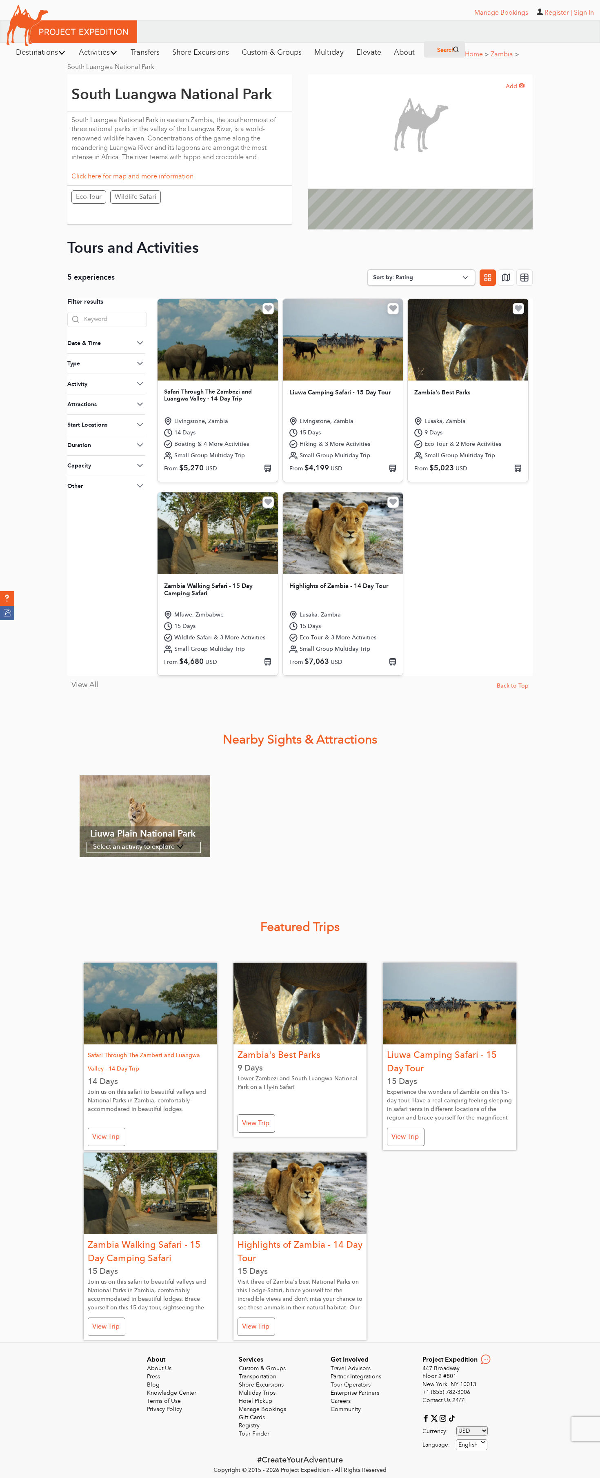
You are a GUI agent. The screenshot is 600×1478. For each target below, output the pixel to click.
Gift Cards (252, 1417)
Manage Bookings (262, 1409)
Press (153, 1376)
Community (346, 1409)
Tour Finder (254, 1434)
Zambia (505, 54)
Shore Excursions (261, 1385)
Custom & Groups (262, 1368)
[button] (7, 598)
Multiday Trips (257, 1393)
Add (515, 86)
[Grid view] (488, 277)
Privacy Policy (164, 1409)
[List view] (524, 277)
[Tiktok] (451, 1418)
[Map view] (506, 277)
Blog (153, 1385)
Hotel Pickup (255, 1401)
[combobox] (471, 1444)
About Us (159, 1368)
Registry (249, 1425)
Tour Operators (351, 1385)
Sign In (584, 12)
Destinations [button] (37, 52)
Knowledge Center (171, 1393)
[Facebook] (426, 1418)
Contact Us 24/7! (444, 1400)
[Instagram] (444, 1418)
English (468, 1445)
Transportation (257, 1376)
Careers (341, 1401)
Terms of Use (164, 1401)
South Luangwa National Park (110, 66)
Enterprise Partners (355, 1393)
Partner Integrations (356, 1376)
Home (477, 54)
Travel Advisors (351, 1368)
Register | (558, 12)
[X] (435, 1418)
